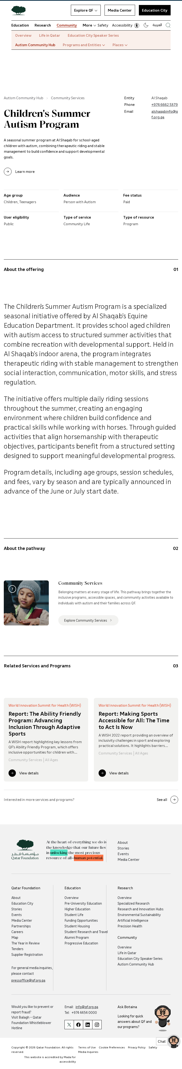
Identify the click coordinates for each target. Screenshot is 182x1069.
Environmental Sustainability (139, 914)
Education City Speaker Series (93, 35)
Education (20, 25)
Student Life (73, 914)
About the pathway (24, 548)
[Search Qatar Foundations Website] (168, 25)
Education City (155, 10)
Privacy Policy (137, 1047)
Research (43, 25)
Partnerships (21, 926)
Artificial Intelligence (133, 920)
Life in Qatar (49, 35)
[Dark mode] (146, 25)
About (123, 842)
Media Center (120, 10)
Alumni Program (76, 937)
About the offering (24, 269)
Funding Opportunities (81, 920)
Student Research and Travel (86, 932)
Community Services (68, 97)
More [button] (87, 25)
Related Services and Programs (37, 665)
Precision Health (130, 926)
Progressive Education (81, 943)
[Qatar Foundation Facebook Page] (78, 1024)
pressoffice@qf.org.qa (28, 980)
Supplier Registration (27, 954)
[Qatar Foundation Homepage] (20, 10)
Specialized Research (134, 903)
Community (67, 25)
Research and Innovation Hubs (141, 909)
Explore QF (83, 10)
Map (14, 937)
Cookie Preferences (112, 1047)
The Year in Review (25, 943)
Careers (17, 932)
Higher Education (77, 909)
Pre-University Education (83, 903)
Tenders (17, 949)
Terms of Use (87, 1047)
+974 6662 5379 (164, 104)
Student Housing (77, 926)
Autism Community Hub (35, 44)
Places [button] (118, 44)
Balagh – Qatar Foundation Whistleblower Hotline (31, 1022)
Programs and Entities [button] (82, 44)
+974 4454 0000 (84, 1012)
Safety (103, 25)
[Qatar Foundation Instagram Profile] (97, 1024)
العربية (157, 24)
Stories (123, 848)
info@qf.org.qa (87, 1007)
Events (123, 853)
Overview (23, 35)
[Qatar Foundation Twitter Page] (69, 1024)
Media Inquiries (88, 1052)
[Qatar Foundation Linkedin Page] (87, 1024)
